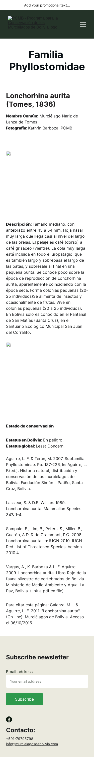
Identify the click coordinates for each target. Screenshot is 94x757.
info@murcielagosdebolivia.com (32, 744)
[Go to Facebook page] (9, 719)
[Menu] (83, 24)
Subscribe (24, 699)
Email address (19, 671)
